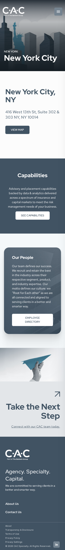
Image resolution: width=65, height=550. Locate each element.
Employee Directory (32, 320)
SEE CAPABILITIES (32, 215)
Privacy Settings (13, 542)
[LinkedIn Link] (56, 544)
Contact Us (13, 512)
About (8, 526)
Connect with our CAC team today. (35, 426)
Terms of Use (12, 534)
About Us (12, 504)
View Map (17, 130)
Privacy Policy (12, 538)
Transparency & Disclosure (19, 530)
